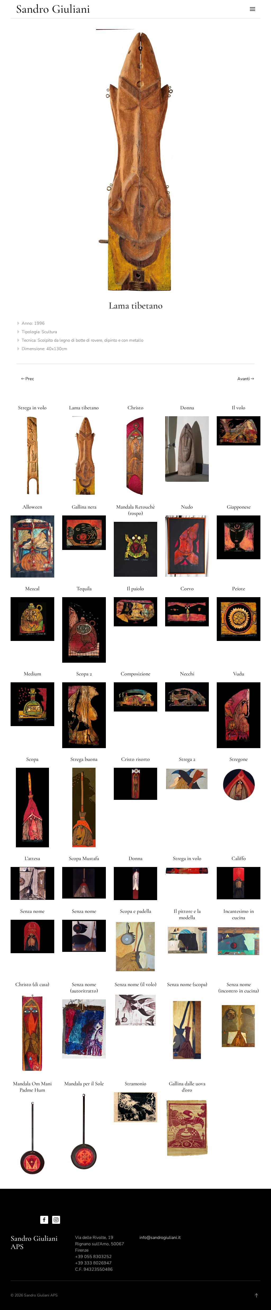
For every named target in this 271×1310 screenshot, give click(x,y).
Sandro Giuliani (53, 9)
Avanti (243, 379)
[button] (252, 9)
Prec (29, 379)
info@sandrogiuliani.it (159, 1237)
